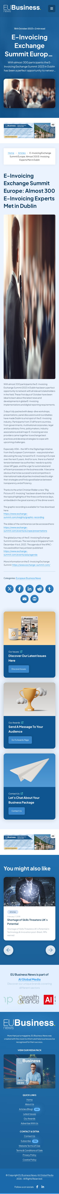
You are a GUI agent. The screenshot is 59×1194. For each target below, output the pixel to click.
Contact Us (14, 793)
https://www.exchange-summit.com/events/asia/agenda (20, 553)
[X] (9, 589)
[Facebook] (19, 589)
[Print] (34, 599)
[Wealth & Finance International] (10, 1000)
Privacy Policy (29, 1154)
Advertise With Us (29, 1123)
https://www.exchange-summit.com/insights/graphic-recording (24, 515)
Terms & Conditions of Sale (29, 1150)
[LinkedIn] (29, 589)
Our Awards (14, 722)
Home (11, 153)
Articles (22, 153)
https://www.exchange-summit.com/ (31, 564)
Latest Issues (29, 1114)
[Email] (24, 599)
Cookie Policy (29, 1159)
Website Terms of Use (29, 1145)
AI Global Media (29, 979)
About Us (29, 1104)
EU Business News (27, 1175)
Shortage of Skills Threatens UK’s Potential (27, 922)
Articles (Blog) (26, 1109)
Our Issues (13, 651)
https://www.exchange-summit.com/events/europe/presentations (25, 529)
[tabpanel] (29, 908)
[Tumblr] (49, 589)
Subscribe (26, 1140)
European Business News (28, 578)
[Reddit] (39, 589)
